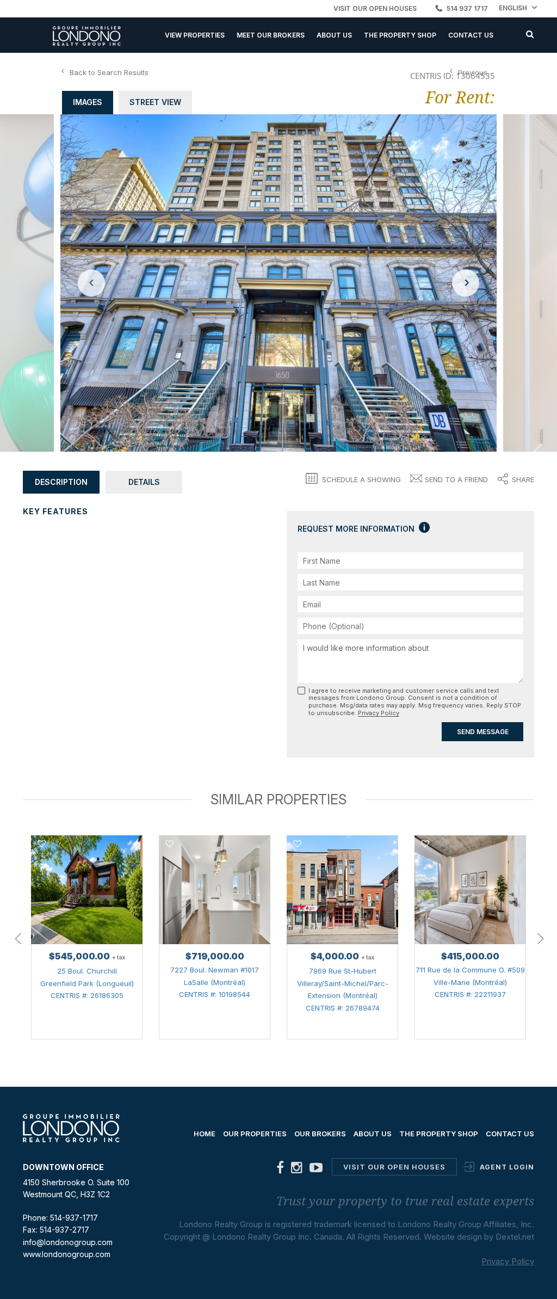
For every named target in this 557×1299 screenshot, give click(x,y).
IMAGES (87, 102)
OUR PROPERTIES (255, 1133)
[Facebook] (280, 1170)
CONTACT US (470, 35)
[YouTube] (316, 1170)
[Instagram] (297, 1170)
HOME (204, 1133)
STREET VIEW (155, 102)
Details (144, 482)
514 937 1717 (467, 8)
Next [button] (465, 283)
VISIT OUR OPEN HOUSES (375, 8)
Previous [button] (91, 283)
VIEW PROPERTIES (195, 35)
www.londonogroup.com (66, 1254)
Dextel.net (515, 1237)
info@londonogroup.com (68, 1242)
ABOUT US (334, 35)
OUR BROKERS (320, 1133)
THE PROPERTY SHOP (400, 35)
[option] (278, 283)
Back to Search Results (109, 72)
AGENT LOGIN (507, 1167)
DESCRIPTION (61, 482)
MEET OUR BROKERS (271, 35)
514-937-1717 (74, 1217)
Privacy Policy (378, 713)
